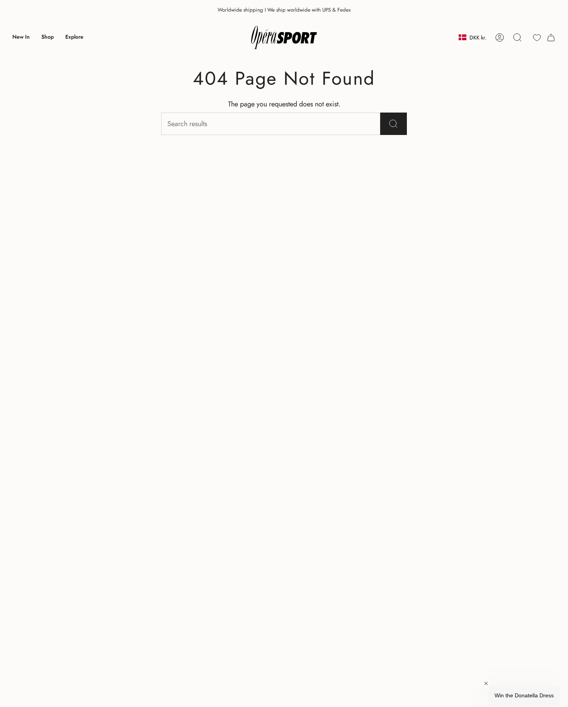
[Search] (393, 124)
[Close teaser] (486, 683)
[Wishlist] (537, 37)
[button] (48, 37)
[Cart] (551, 37)
